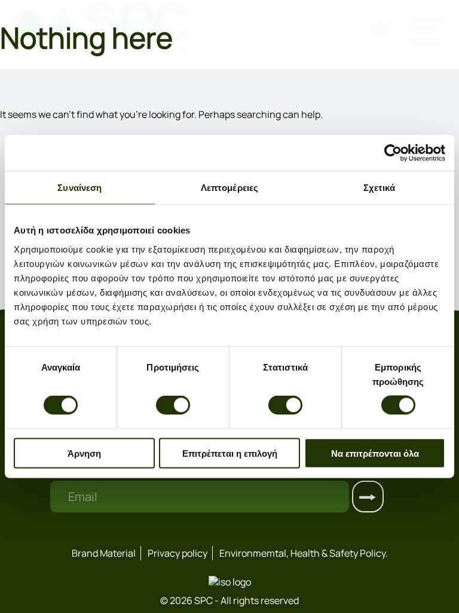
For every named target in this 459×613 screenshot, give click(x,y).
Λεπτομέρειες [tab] (229, 188)
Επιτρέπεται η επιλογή (229, 453)
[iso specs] (230, 581)
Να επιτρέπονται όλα (375, 453)
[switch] (173, 405)
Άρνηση (84, 453)
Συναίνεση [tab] (79, 188)
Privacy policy (177, 553)
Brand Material (104, 553)
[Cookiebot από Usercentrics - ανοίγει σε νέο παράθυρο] (393, 153)
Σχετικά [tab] (379, 188)
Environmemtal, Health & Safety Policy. (303, 553)
